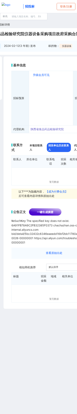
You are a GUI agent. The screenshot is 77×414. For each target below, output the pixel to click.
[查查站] (12, 6)
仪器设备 (66, 45)
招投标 (30, 6)
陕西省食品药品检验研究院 (47, 129)
